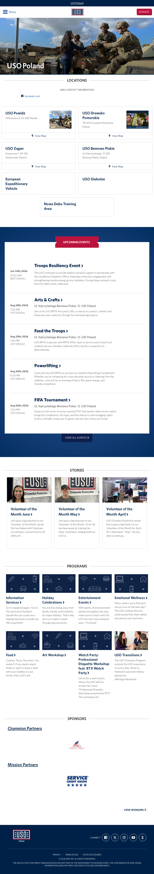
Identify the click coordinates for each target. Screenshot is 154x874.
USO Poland (77, 3)
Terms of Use (71, 854)
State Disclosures (92, 854)
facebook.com (32, 96)
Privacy (57, 854)
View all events (75, 437)
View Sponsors (134, 810)
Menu (9, 12)
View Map (42, 136)
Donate (144, 12)
